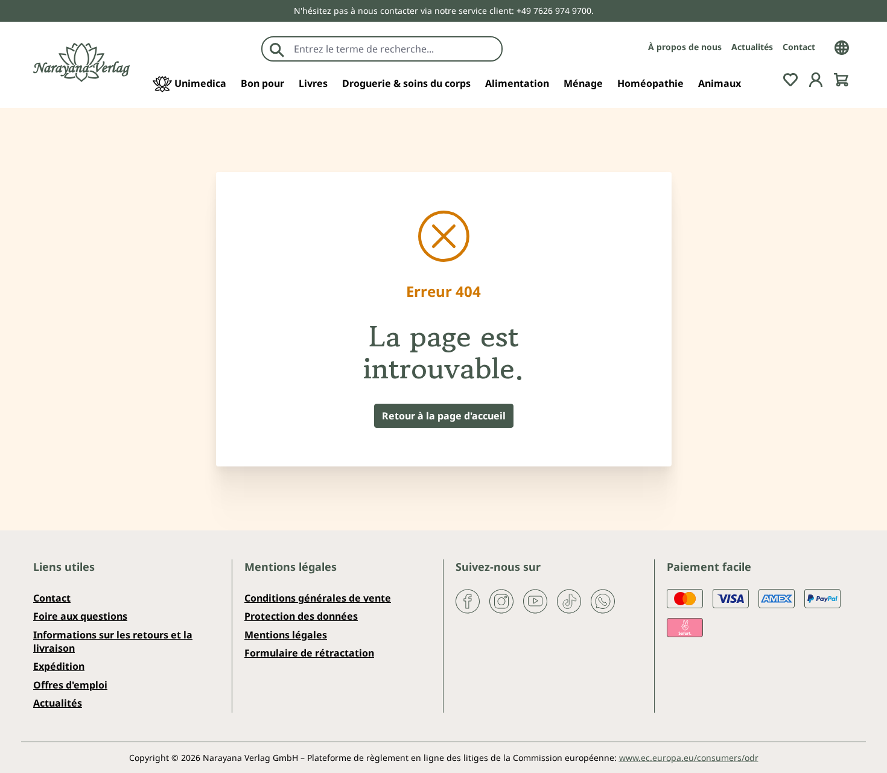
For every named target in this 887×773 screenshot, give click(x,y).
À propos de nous (685, 46)
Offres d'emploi (70, 685)
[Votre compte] (815, 78)
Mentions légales (285, 634)
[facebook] (468, 600)
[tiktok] (569, 600)
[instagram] (501, 600)
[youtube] (535, 600)
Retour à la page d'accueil (444, 415)
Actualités (752, 46)
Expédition (58, 666)
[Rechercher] (277, 48)
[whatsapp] (603, 600)
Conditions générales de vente (317, 598)
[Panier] (841, 78)
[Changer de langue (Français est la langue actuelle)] (842, 46)
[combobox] (394, 48)
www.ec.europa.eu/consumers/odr (688, 757)
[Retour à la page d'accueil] (81, 62)
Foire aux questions (80, 616)
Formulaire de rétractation (309, 653)
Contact (799, 46)
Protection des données (301, 616)
